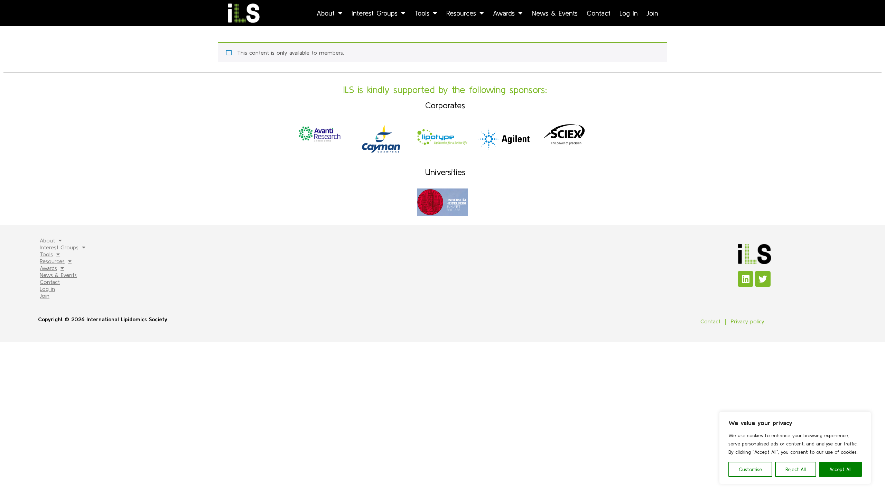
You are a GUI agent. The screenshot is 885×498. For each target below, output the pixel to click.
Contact (599, 13)
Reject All (795, 469)
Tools (421, 13)
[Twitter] (763, 279)
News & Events (555, 13)
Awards (504, 13)
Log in (628, 13)
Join (652, 13)
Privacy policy (747, 321)
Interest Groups (375, 13)
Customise (750, 469)
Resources (461, 13)
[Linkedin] (745, 279)
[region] (795, 448)
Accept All (840, 469)
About (326, 13)
